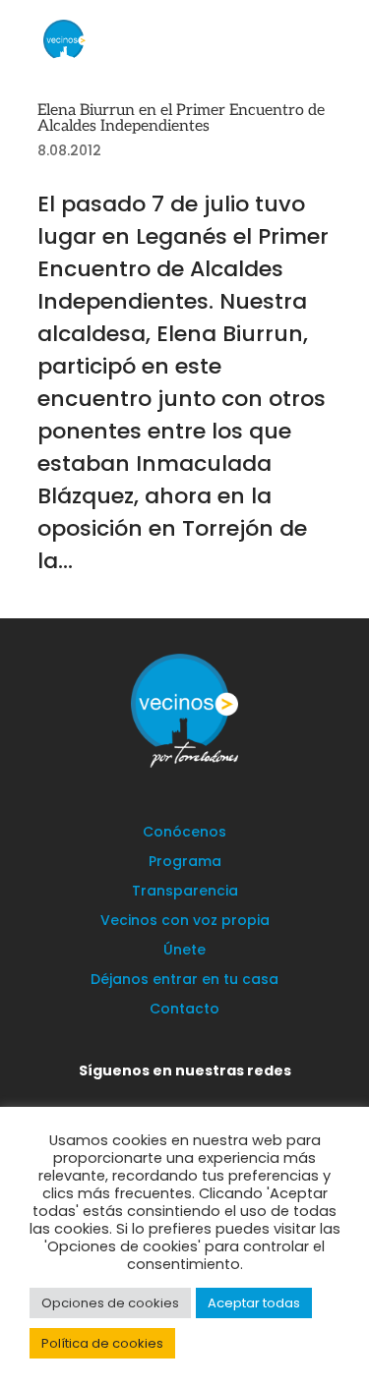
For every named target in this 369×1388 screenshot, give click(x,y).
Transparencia (185, 892)
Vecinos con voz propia (185, 921)
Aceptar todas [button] (254, 1303)
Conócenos (184, 833)
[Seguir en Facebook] (171, 1098)
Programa (185, 862)
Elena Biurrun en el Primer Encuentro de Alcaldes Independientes (181, 118)
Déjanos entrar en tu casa (184, 980)
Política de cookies (102, 1343)
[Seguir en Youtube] (250, 1098)
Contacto (184, 1010)
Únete (184, 951)
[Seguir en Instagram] (210, 1098)
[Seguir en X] (132, 1098)
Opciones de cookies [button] (110, 1303)
